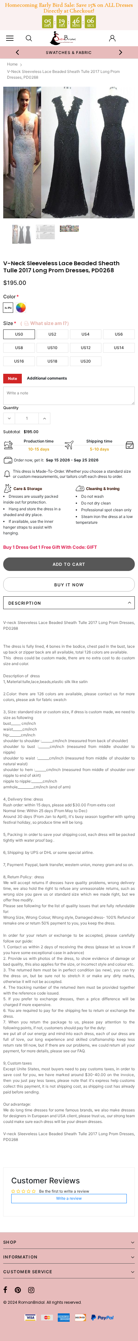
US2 (52, 334)
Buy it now (69, 584)
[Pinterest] (18, 1289)
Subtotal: (12, 431)
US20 (86, 361)
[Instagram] (31, 1289)
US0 (19, 334)
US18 (52, 361)
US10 (52, 347)
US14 (119, 347)
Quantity (11, 407)
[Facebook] (5, 1289)
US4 (86, 334)
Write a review (69, 1198)
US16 (19, 361)
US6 (119, 334)
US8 (19, 347)
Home (12, 64)
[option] (69, 52)
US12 (86, 347)
